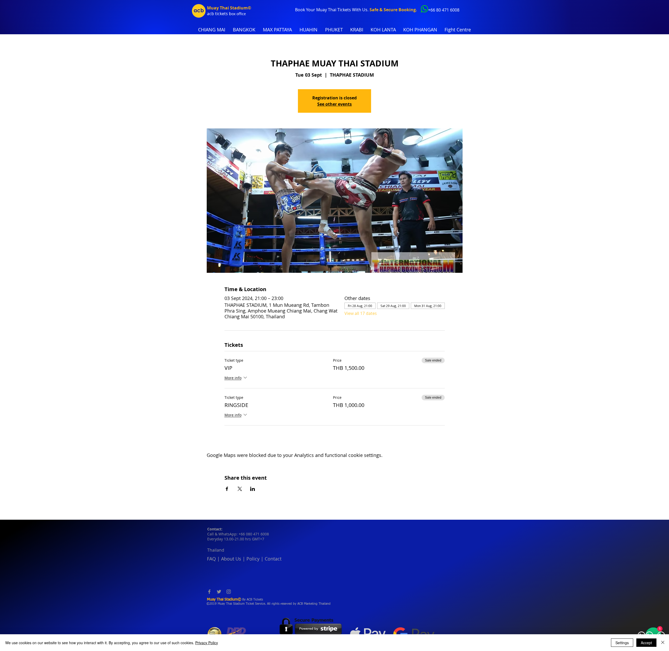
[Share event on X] (239, 489)
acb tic (213, 13)
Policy (252, 559)
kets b (226, 13)
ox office (239, 13)
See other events (334, 104)
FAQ (211, 559)
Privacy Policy (206, 642)
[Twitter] (219, 592)
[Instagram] (229, 592)
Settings (622, 642)
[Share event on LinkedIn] (252, 489)
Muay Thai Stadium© (229, 8)
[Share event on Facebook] (226, 489)
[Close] (663, 642)
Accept (646, 642)
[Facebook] (209, 592)
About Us (231, 559)
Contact (273, 559)
